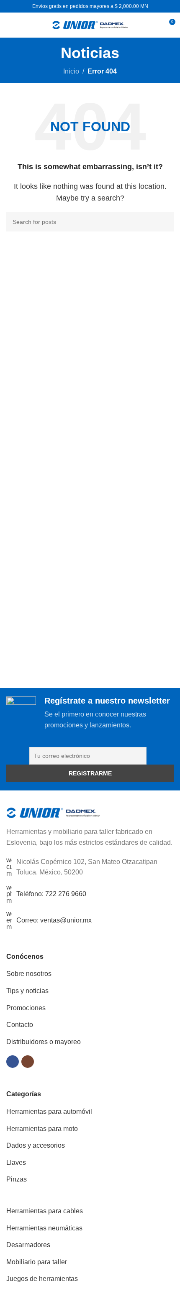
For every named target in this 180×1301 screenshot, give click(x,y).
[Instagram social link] (27, 1061)
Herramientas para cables (44, 1211)
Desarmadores (28, 1244)
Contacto (19, 1024)
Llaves (16, 1162)
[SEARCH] (164, 221)
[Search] (153, 25)
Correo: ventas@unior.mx (54, 920)
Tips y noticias (27, 990)
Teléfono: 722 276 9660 (51, 893)
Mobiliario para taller (36, 1261)
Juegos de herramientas (42, 1278)
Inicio (71, 71)
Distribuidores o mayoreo (43, 1041)
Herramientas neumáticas (44, 1228)
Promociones (26, 1007)
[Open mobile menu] (9, 25)
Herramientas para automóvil (49, 1111)
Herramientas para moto (42, 1128)
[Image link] (53, 812)
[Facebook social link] (12, 1061)
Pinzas (16, 1179)
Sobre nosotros (28, 973)
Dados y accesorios (35, 1145)
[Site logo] (90, 24)
